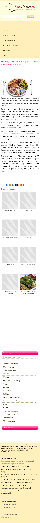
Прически (7, 391)
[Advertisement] (20, 71)
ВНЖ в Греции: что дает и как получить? (15, 485)
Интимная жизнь (9, 367)
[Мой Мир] (13, 185)
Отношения (6, 50)
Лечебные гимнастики (11, 370)
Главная (5, 30)
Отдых (5, 384)
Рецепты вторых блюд (11, 401)
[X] (16, 185)
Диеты (5, 360)
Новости (6, 377)
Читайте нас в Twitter (9, 507)
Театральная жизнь (10, 411)
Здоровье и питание (9, 40)
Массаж (6, 374)
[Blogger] (19, 185)
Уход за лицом (8, 418)
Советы (5, 55)
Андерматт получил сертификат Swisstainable (16, 488)
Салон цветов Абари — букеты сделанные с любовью (19, 479)
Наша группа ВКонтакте (10, 514)
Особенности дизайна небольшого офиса (15, 466)
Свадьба (6, 404)
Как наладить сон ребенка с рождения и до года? (17, 461)
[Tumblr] (22, 185)
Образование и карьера (10, 45)
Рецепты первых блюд (11, 397)
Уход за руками (9, 421)
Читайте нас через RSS (10, 504)
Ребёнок (6, 394)
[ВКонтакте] (7, 185)
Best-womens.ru (15, 452)
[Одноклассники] (10, 185)
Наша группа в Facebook (11, 511)
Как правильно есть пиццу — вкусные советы (16, 482)
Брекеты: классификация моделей (12, 464)
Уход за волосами (9, 414)
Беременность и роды (10, 35)
